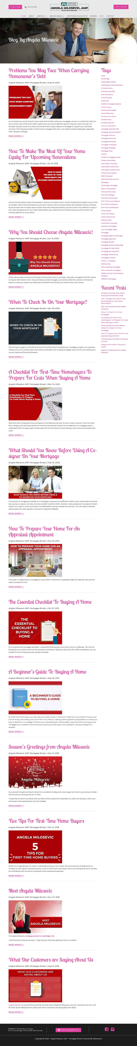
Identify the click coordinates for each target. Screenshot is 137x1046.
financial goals (106, 98)
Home (23, 16)
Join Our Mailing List (70, 1030)
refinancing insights (109, 173)
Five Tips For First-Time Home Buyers (46, 820)
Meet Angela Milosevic (30, 890)
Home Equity (106, 211)
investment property (109, 223)
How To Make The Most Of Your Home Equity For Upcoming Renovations (47, 154)
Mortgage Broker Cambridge (112, 245)
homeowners (106, 120)
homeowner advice (108, 116)
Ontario (104, 154)
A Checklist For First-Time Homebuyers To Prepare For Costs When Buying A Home (50, 374)
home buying (106, 107)
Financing (105, 101)
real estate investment (110, 167)
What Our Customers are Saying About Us (51, 959)
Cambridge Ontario (108, 82)
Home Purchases (107, 214)
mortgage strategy (108, 148)
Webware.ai (97, 1039)
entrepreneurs (106, 88)
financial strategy (107, 195)
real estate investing (109, 164)
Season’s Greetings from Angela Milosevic (49, 746)
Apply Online (121, 7)
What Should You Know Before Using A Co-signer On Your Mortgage (53, 453)
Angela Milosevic (15, 1005)
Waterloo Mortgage (108, 279)
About (31, 16)
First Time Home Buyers (110, 201)
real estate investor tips (110, 170)
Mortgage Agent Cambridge (112, 236)
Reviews (93, 16)
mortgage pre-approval (110, 251)
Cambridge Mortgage (109, 185)
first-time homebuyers (110, 207)
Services (41, 16)
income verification (108, 126)
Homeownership (107, 123)
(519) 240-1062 (32, 7)
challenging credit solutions (112, 85)
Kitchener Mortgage (109, 226)
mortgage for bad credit (110, 248)
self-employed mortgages (111, 270)
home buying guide (108, 110)
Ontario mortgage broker (111, 157)
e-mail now (15, 7)
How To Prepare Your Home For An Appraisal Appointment (44, 531)
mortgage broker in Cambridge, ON (39, 936)
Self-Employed (106, 176)
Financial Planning (108, 192)
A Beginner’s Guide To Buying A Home (47, 671)
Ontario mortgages (108, 261)
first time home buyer (109, 198)
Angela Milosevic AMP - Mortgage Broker (66, 1039)
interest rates (106, 220)
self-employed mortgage (110, 267)
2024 (103, 76)
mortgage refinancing (109, 255)
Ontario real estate (108, 160)
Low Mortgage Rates (109, 229)
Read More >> (16, 136)
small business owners (110, 179)
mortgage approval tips (110, 129)
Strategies (105, 182)
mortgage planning (108, 138)
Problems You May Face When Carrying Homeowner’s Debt (49, 73)
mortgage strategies (109, 145)
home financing (107, 113)
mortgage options (108, 135)
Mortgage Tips (106, 151)
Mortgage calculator (77, 16)
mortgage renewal (108, 258)
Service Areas (56, 16)
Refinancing (105, 264)
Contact (110, 16)
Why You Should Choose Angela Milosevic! (51, 232)
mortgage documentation (111, 132)
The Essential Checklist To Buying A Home (50, 601)
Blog (102, 16)
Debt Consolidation (108, 189)
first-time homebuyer (109, 204)
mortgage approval (108, 239)
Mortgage (105, 233)
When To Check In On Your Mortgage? (48, 301)
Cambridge (105, 79)
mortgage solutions (108, 142)
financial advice (107, 94)
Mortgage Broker (107, 242)
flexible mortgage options (111, 104)
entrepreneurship (108, 91)
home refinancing (108, 217)
